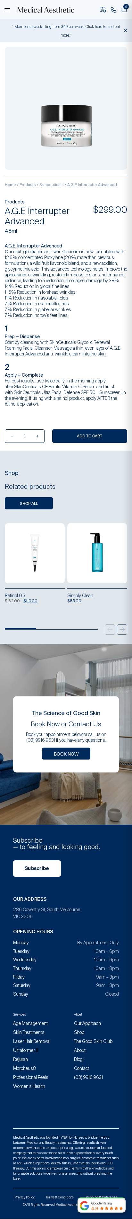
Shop (79, 1032)
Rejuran (20, 1059)
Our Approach (87, 1023)
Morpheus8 (24, 1068)
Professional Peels (30, 1077)
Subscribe (37, 868)
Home (10, 184)
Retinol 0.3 (15, 595)
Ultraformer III (25, 1050)
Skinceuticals (51, 184)
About (80, 1050)
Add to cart (89, 436)
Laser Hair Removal (31, 1041)
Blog (78, 1059)
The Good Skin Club (93, 1041)
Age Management (30, 1023)
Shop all (29, 503)
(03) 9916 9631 (88, 1077)
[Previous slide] (110, 629)
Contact (81, 1068)
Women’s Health (29, 1086)
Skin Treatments (29, 1032)
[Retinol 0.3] (35, 553)
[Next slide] (122, 629)
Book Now (66, 753)
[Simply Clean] (97, 553)
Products (28, 184)
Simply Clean (80, 595)
